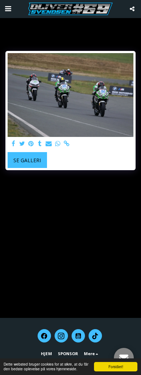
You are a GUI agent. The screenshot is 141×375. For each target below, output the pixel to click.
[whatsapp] (58, 144)
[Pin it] (31, 144)
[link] (66, 144)
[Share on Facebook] (13, 144)
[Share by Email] (49, 144)
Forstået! (115, 366)
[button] (8, 8)
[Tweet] (22, 144)
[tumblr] (40, 144)
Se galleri (27, 160)
